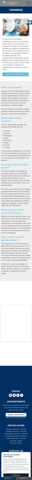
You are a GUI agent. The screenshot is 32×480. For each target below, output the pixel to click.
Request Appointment (16, 415)
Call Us (9, 478)
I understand (16, 475)
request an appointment (16, 74)
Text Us (24, 478)
